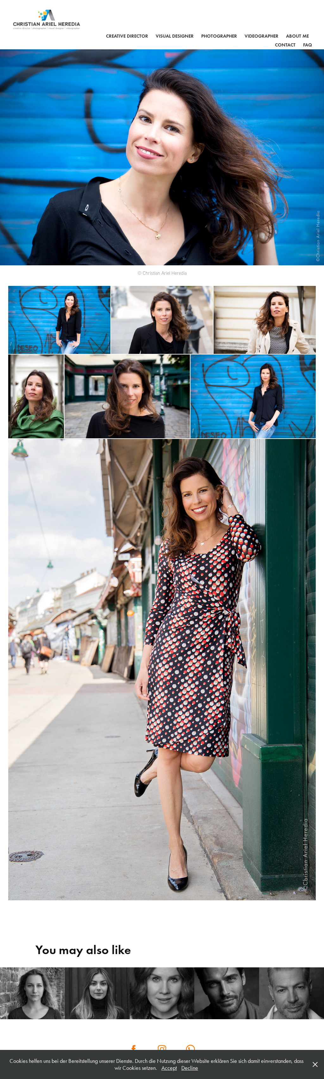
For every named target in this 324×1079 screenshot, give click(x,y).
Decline (189, 1067)
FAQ (307, 45)
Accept (169, 1067)
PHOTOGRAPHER (219, 36)
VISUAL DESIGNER (175, 36)
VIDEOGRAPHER (261, 36)
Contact (285, 45)
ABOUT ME (297, 36)
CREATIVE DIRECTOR (127, 36)
